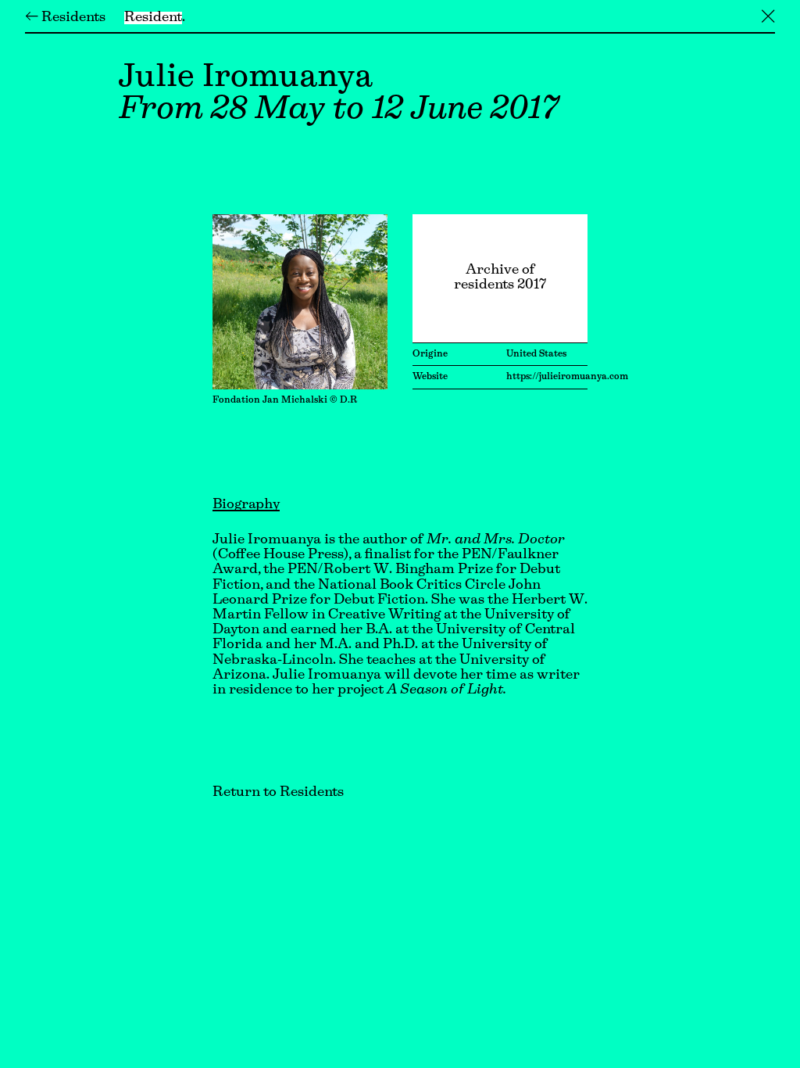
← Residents (65, 18)
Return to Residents (278, 793)
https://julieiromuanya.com (567, 377)
